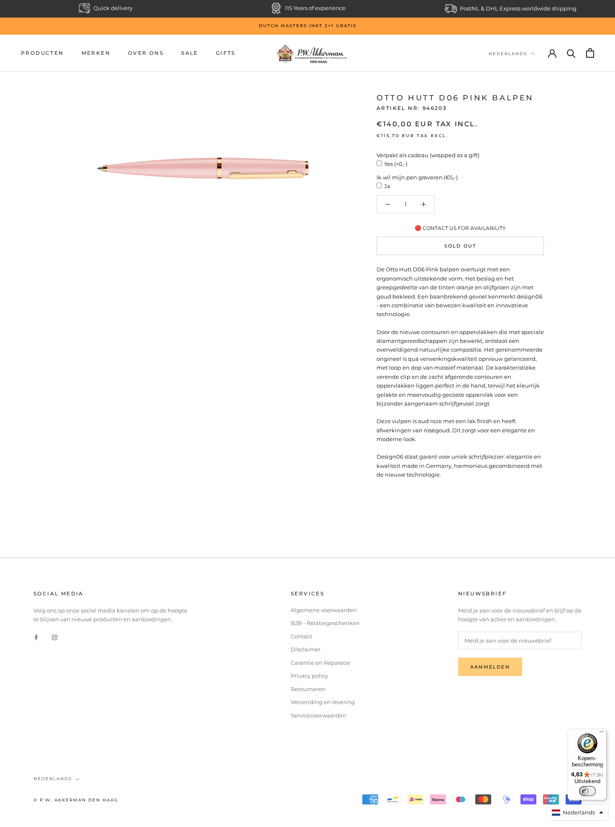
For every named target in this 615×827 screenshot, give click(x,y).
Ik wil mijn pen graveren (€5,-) (417, 177)
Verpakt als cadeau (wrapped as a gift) (428, 155)
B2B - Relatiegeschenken (325, 623)
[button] (578, 812)
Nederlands (508, 53)
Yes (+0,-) (395, 164)
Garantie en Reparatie (320, 662)
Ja (387, 186)
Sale (189, 53)
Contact (301, 636)
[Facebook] (36, 637)
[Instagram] (54, 637)
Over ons (146, 53)
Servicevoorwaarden (318, 715)
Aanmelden (490, 667)
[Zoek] (571, 52)
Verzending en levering (323, 702)
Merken (96, 53)
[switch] (587, 791)
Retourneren (308, 689)
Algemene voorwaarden (324, 610)
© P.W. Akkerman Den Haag (75, 800)
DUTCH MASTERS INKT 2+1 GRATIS (307, 25)
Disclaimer (305, 649)
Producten (42, 53)
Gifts (226, 53)
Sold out (460, 246)
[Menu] (602, 734)
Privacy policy (309, 675)
